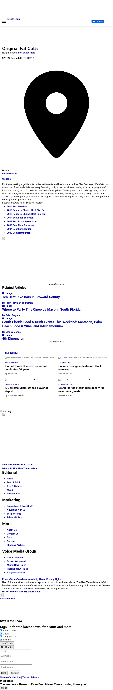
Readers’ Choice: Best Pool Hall (26, 214)
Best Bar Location (19, 229)
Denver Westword (16, 561)
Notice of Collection (10, 677)
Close (4, 687)
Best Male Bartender (21, 225)
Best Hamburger (18, 232)
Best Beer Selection (20, 217)
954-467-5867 (9, 173)
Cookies (21, 579)
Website (6, 178)
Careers (11, 541)
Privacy (6, 579)
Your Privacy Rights (51, 579)
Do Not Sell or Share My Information (21, 591)
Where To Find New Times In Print (20, 468)
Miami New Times (16, 565)
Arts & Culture (14, 486)
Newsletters (13, 493)
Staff (9, 537)
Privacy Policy (14, 517)
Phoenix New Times (17, 568)
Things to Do (9, 636)
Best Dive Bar (17, 206)
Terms (13, 579)
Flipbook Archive (16, 545)
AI (40, 579)
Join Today (7, 643)
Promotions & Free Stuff (20, 506)
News (10, 478)
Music (10, 490)
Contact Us (12, 533)
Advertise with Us (16, 510)
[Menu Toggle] (4, 21)
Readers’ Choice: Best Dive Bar (26, 210)
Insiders (7, 639)
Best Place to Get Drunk (22, 221)
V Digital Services (16, 572)
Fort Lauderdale (26, 52)
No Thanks (7, 647)
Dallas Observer (15, 557)
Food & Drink (14, 482)
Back (3, 673)
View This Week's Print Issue (17, 464)
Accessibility (32, 579)
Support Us (98, 21)
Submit (15, 673)
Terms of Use (14, 513)
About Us (12, 530)
